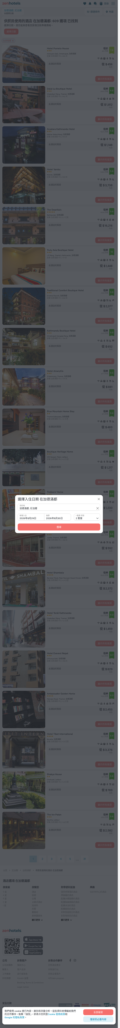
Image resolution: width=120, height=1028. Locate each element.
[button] (97, 508)
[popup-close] (98, 499)
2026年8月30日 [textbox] (54, 518)
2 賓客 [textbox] (79, 518)
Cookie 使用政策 (56, 1014)
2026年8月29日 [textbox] (28, 518)
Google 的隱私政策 (14, 1017)
